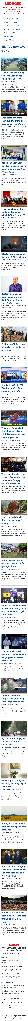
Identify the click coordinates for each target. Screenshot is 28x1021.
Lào (15, 886)
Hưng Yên (4, 221)
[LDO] (14, 63)
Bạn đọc (20, 26)
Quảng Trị (4, 529)
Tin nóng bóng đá (6, 443)
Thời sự (13, 26)
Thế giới (5, 36)
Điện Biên (4, 178)
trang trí (14, 793)
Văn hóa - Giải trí (17, 29)
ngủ (18, 263)
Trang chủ (6, 19)
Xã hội (13, 19)
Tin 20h (3, 667)
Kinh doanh (14, 22)
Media (19, 19)
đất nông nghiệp (15, 836)
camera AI (17, 669)
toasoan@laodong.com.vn (14, 977)
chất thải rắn (15, 488)
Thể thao (5, 22)
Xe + (11, 36)
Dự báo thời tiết (6, 748)
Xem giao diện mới (8, 40)
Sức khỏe (16, 33)
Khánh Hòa (4, 130)
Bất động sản (7, 33)
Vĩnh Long (4, 311)
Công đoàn (6, 29)
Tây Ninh (4, 397)
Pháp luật (5, 26)
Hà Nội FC (4, 621)
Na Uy (6, 928)
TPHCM (4, 85)
